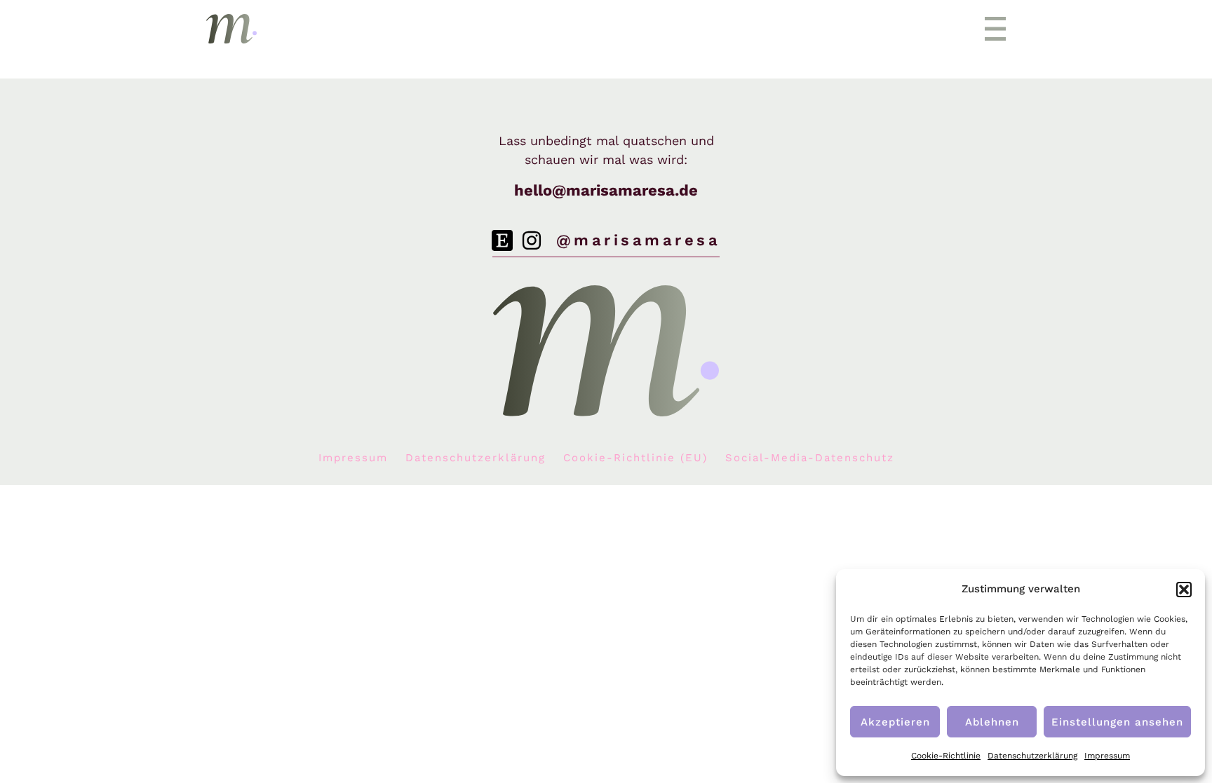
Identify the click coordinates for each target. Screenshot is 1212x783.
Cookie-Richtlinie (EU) (635, 457)
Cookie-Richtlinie (946, 756)
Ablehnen (992, 722)
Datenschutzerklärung (1032, 756)
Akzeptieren (895, 722)
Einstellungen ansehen (1117, 722)
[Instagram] (531, 240)
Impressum (1107, 756)
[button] (1184, 590)
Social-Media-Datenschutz (809, 457)
